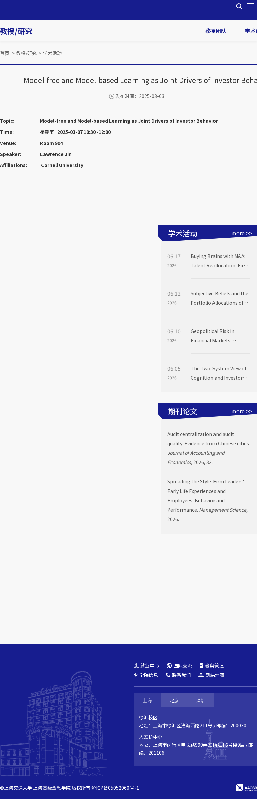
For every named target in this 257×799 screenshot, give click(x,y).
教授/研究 (16, 30)
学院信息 (148, 675)
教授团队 (215, 31)
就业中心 (149, 665)
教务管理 (214, 665)
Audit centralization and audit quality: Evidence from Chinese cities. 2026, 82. (208, 448)
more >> (241, 233)
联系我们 (181, 675)
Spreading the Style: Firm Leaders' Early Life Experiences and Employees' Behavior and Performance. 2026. (207, 500)
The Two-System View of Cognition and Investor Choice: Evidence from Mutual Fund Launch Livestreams (218, 373)
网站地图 (214, 675)
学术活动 (52, 53)
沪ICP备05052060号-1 (115, 787)
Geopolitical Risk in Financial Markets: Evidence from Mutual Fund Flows (215, 336)
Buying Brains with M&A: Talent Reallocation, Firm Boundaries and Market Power (219, 261)
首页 (4, 53)
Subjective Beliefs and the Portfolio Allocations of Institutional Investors (219, 298)
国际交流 (182, 665)
